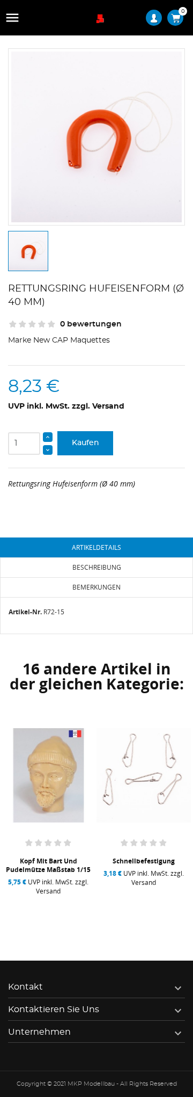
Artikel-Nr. (25, 611)
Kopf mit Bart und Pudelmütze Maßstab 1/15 (48, 865)
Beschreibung (96, 567)
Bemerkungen (96, 587)
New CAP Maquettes (71, 340)
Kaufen (85, 443)
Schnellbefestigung (144, 861)
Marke (19, 340)
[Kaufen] (26, 904)
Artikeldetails (96, 547)
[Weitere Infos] (74, 904)
